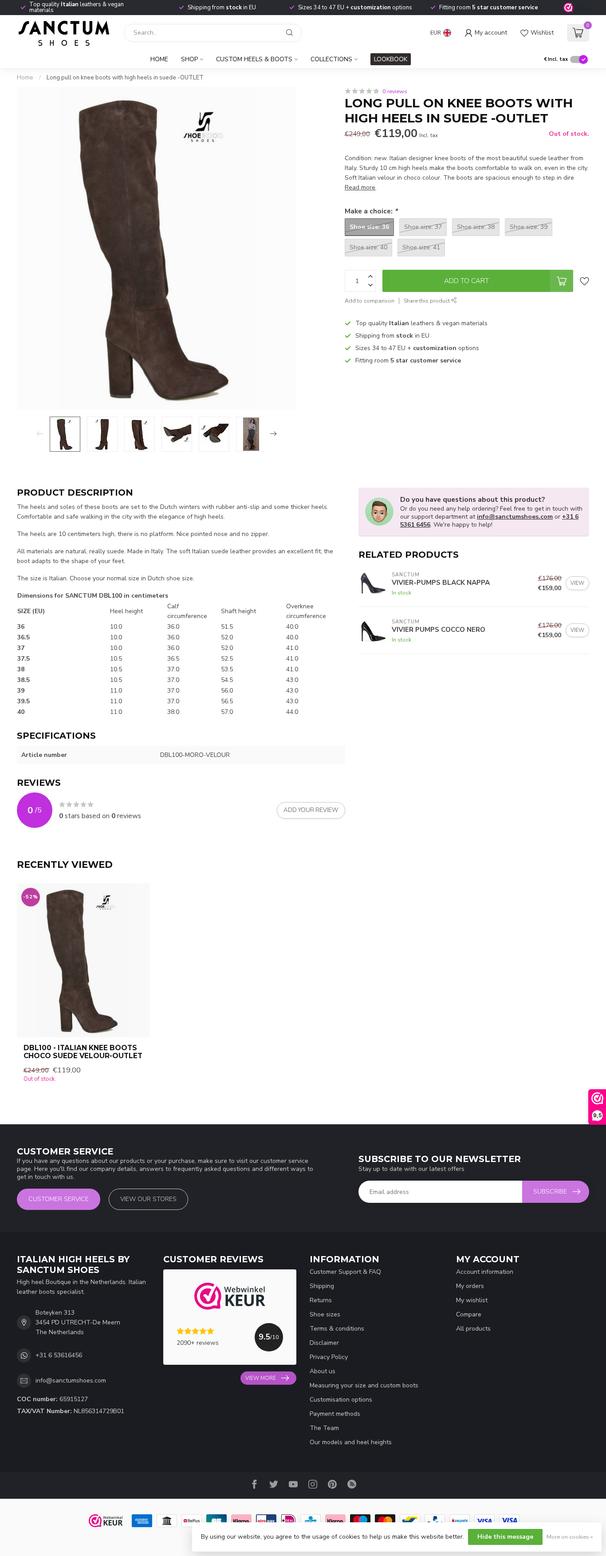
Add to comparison (369, 300)
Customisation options (341, 1399)
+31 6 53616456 (58, 1355)
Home (159, 59)
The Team (324, 1428)
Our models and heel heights (351, 1442)
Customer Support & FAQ (345, 1272)
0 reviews (394, 91)
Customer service (58, 1199)
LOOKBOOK (390, 59)
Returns (321, 1300)
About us (322, 1371)
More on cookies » (570, 1536)
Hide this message (505, 1536)
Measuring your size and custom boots (364, 1385)
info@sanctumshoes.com (515, 516)
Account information (484, 1272)
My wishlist (472, 1300)
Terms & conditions (337, 1328)
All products (473, 1328)
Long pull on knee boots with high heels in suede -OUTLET (125, 78)
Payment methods (335, 1414)
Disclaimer (324, 1343)
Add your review (310, 810)
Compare (468, 1314)
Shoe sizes (325, 1314)
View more (260, 1378)
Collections (331, 59)
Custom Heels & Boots (254, 59)
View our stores (148, 1199)
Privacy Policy (329, 1357)
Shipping (322, 1286)
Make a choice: (371, 211)
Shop (189, 59)
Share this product (427, 300)
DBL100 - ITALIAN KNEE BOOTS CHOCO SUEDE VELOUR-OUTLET (83, 1052)
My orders (470, 1286)
